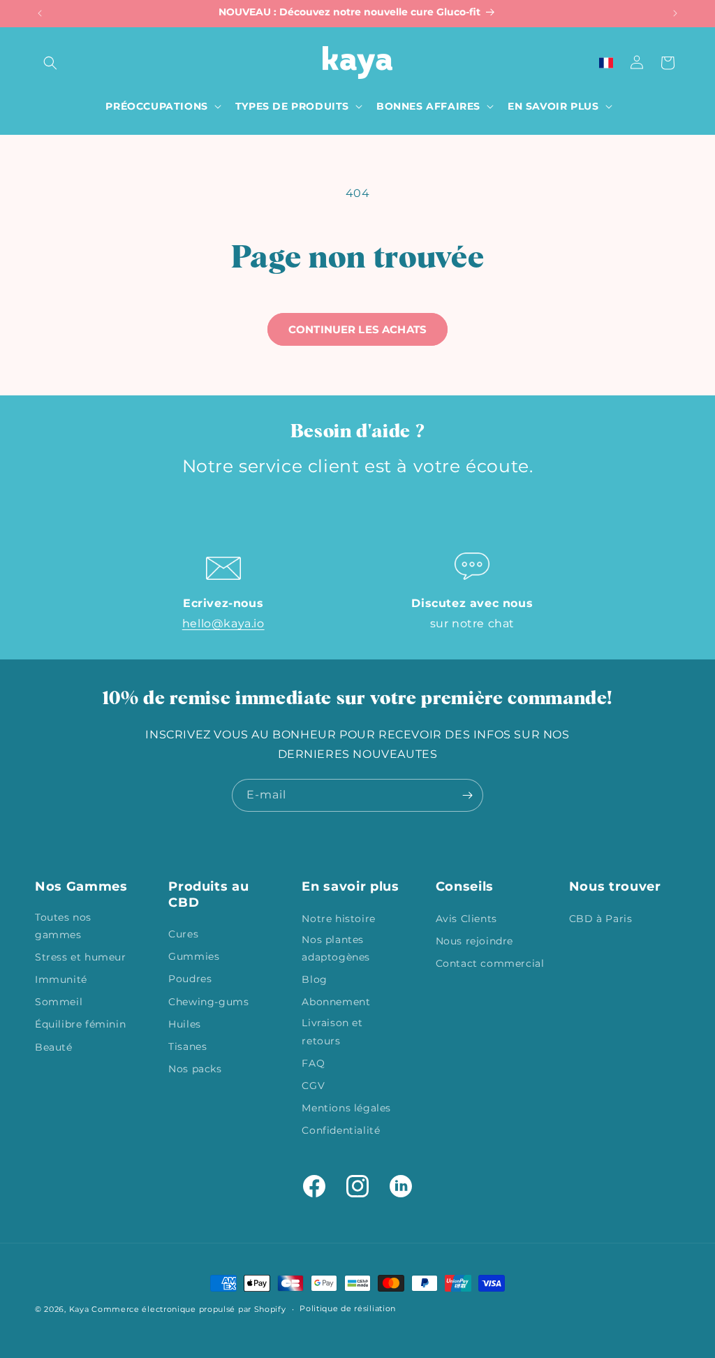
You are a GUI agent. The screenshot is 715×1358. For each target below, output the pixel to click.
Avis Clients (466, 918)
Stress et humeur (80, 957)
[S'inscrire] (467, 795)
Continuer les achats (357, 329)
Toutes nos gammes (63, 926)
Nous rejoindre (474, 941)
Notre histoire (338, 918)
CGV (313, 1085)
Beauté (54, 1047)
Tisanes (187, 1046)
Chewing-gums (208, 1001)
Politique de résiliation (348, 1308)
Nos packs (194, 1069)
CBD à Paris (601, 918)
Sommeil (58, 1001)
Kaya (79, 1309)
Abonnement (336, 1001)
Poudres (190, 978)
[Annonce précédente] (39, 13)
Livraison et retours (332, 1031)
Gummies (193, 956)
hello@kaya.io (223, 623)
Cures (183, 934)
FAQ (313, 1063)
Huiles (184, 1024)
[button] (50, 63)
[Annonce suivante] (675, 13)
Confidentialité (341, 1130)
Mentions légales (346, 1108)
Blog (314, 979)
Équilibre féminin (80, 1024)
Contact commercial (490, 963)
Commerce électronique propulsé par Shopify (188, 1309)
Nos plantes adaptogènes (336, 948)
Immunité (61, 979)
